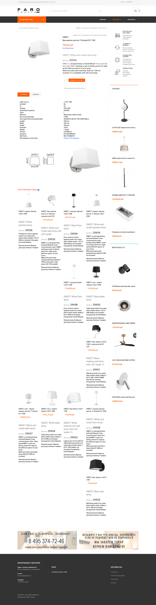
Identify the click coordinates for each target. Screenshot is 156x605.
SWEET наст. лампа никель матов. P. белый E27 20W (28, 411)
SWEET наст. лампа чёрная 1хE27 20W (94, 283)
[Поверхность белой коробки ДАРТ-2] (124, 214)
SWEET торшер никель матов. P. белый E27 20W (96, 410)
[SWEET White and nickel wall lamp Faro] (39, 49)
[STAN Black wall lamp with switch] (124, 268)
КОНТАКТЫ (131, 19)
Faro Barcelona (68, 48)
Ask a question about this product (74, 88)
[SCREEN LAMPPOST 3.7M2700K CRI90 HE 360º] (124, 177)
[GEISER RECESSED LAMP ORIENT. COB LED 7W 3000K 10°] (124, 305)
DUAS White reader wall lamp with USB (125, 397)
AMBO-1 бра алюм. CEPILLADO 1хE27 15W (90, 28)
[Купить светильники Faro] (29, 10)
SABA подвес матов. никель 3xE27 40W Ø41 (127, 158)
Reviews (36, 94)
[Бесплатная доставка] (117, 35)
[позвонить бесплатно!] (47, 540)
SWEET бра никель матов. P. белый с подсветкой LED (48, 213)
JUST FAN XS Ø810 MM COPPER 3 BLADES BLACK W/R (131, 360)
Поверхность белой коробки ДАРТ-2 (125, 232)
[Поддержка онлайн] (117, 60)
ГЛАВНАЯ (103, 19)
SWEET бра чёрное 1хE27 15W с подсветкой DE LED (96, 344)
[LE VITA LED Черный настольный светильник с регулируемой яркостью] (124, 110)
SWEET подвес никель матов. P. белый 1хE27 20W (95, 213)
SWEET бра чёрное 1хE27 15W (96, 478)
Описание (23, 94)
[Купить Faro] (108, 540)
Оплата (113, 583)
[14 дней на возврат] (117, 47)
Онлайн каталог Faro (59, 572)
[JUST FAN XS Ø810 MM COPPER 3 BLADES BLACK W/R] (124, 342)
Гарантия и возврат (118, 575)
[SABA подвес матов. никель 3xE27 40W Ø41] (124, 143)
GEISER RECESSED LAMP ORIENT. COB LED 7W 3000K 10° (132, 323)
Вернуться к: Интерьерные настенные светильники (89, 35)
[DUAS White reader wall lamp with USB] (124, 379)
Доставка (114, 579)
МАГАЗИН (116, 19)
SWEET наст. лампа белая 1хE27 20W (49, 410)
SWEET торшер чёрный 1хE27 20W (73, 212)
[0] (135, 11)
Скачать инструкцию (71, 138)
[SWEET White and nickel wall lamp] (41, 160)
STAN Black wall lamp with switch (123, 286)
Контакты (114, 572)
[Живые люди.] (117, 72)
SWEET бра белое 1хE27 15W (73, 410)
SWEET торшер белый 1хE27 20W (73, 283)
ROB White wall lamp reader (29, 28)
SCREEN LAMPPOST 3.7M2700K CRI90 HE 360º (128, 195)
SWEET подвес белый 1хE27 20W (27, 212)
